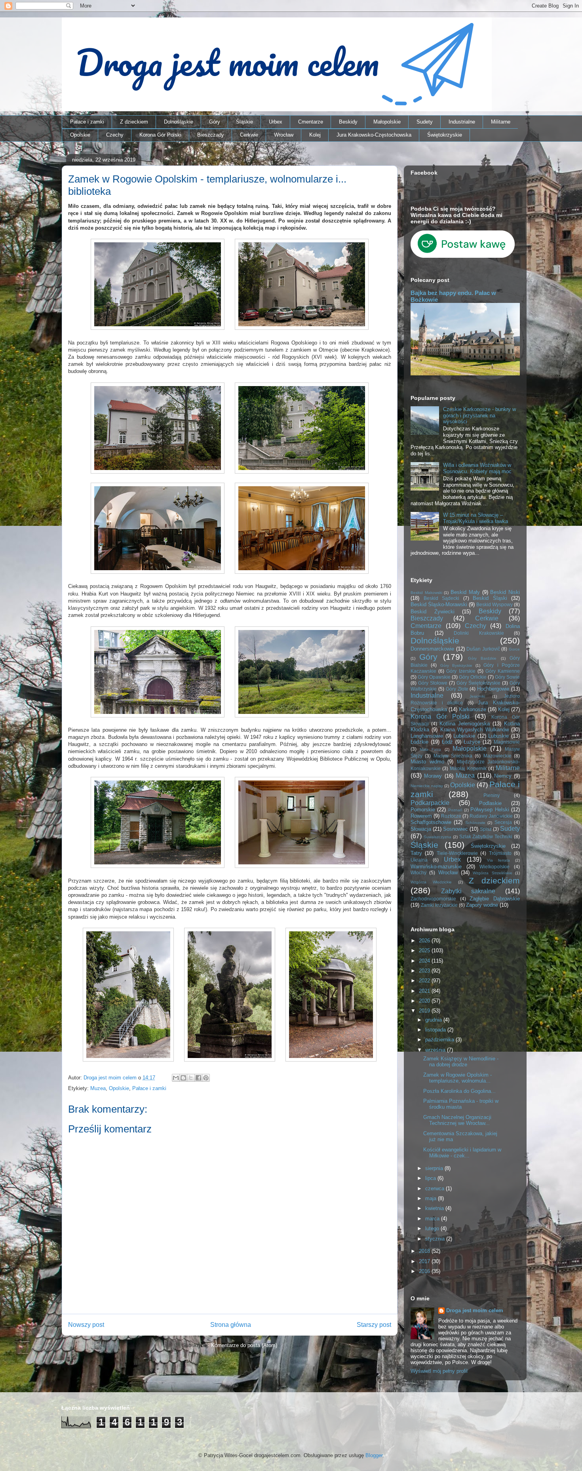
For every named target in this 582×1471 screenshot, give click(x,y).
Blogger (373, 1455)
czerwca (435, 1188)
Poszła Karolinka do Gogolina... (459, 1091)
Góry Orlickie (473, 676)
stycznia (435, 1239)
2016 (425, 1271)
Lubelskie (464, 736)
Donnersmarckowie (432, 649)
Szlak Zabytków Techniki (486, 836)
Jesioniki (477, 696)
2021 (425, 991)
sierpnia (435, 1168)
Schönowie (475, 822)
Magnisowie (507, 741)
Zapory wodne (482, 905)
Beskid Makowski (426, 592)
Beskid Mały (465, 592)
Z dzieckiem (134, 122)
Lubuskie (498, 736)
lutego (433, 1228)
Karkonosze (472, 709)
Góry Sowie (507, 676)
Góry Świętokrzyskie (478, 682)
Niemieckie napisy (427, 786)
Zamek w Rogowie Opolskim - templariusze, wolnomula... (457, 1078)
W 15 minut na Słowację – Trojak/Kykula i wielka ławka (475, 518)
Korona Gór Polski (160, 135)
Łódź (447, 742)
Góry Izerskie (460, 671)
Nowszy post (86, 1324)
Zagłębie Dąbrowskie (495, 899)
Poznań (455, 810)
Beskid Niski (505, 592)
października (440, 1040)
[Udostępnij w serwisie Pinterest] (206, 1078)
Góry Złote (457, 688)
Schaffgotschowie (431, 822)
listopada (436, 1030)
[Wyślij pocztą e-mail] (176, 1078)
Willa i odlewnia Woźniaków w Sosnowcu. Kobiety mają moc (477, 468)
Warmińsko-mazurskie (436, 867)
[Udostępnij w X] (191, 1078)
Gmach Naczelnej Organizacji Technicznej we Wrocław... (457, 1120)
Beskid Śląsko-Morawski (439, 604)
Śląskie (244, 122)
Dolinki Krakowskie (479, 633)
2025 (425, 950)
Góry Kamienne (502, 671)
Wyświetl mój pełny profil (439, 1371)
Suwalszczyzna (437, 837)
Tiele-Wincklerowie (457, 853)
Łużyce (472, 742)
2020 (425, 1001)
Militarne (500, 122)
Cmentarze (310, 122)
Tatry (416, 853)
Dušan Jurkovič (483, 648)
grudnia (434, 1020)
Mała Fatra (430, 749)
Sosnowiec (455, 829)
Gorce (514, 649)
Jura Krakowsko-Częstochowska (374, 135)
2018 (425, 1251)
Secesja (503, 822)
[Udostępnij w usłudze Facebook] (198, 1078)
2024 (425, 961)
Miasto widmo (427, 762)
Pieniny (491, 795)
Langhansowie (427, 736)
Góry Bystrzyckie (456, 665)
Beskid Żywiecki (433, 612)
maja (431, 1198)
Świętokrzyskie (444, 135)
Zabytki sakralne (468, 891)
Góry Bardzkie (482, 658)
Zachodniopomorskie (433, 898)
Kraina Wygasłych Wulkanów (474, 730)
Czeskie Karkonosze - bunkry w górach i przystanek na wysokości (479, 415)
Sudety (425, 122)
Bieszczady (210, 135)
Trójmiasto (500, 853)
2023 (425, 971)
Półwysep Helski (489, 810)
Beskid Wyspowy (494, 604)
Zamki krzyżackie (439, 905)
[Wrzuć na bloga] (183, 1078)
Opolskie (80, 135)
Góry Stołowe (432, 682)
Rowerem (421, 816)
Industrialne (462, 122)
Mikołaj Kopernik (468, 768)
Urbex (275, 122)
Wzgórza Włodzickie (431, 882)
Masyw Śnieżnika (453, 755)
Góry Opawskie (434, 676)
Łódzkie (419, 742)
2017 (425, 1261)
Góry (214, 122)
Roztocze (451, 815)
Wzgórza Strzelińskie (492, 873)
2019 (425, 1011)
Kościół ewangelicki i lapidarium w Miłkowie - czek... (462, 1153)
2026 (425, 941)
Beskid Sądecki (442, 598)
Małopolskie (387, 122)
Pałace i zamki (87, 122)
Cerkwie (249, 135)
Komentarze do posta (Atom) (244, 1345)
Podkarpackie (430, 802)
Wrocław (283, 135)
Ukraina (419, 859)
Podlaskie (490, 803)
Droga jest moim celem (474, 1310)
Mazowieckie (497, 755)
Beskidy (348, 122)
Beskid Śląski (490, 598)
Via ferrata (498, 860)
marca (433, 1219)
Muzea (98, 1088)
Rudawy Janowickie (491, 815)
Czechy (115, 135)
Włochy (418, 872)
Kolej (315, 135)
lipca (431, 1178)
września (436, 1050)
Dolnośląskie (178, 122)
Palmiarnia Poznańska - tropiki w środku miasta (460, 1104)
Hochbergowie (493, 689)
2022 (425, 981)
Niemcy (503, 776)
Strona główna (230, 1324)
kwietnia (435, 1208)
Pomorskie (423, 810)
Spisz (486, 829)
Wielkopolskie (494, 866)
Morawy (433, 776)
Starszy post (374, 1324)
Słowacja (421, 829)
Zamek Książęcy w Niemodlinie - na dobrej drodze (460, 1062)
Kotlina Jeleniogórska (464, 724)
